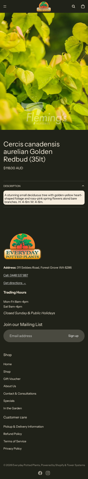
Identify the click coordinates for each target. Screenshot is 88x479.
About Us (9, 386)
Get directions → (14, 283)
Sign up (73, 336)
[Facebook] (40, 473)
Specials (9, 401)
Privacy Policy (12, 448)
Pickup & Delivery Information (23, 426)
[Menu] (5, 6)
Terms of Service (14, 441)
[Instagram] (47, 473)
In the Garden (12, 408)
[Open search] (73, 6)
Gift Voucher (12, 379)
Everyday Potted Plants (26, 465)
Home (7, 364)
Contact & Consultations (19, 393)
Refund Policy (12, 434)
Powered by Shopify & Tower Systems (63, 465)
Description (12, 186)
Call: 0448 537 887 (15, 275)
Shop (6, 371)
